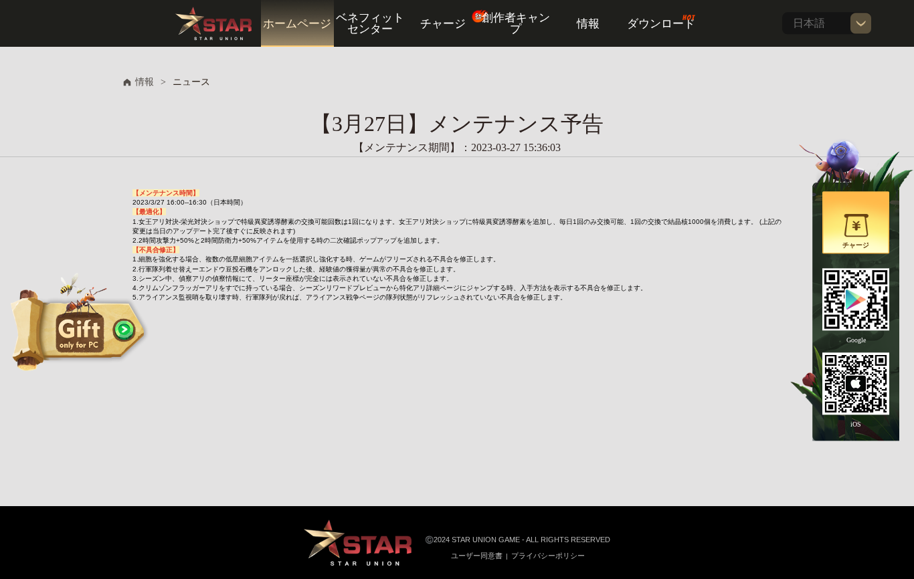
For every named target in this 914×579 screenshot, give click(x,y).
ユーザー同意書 (476, 556)
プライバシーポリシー (548, 556)
